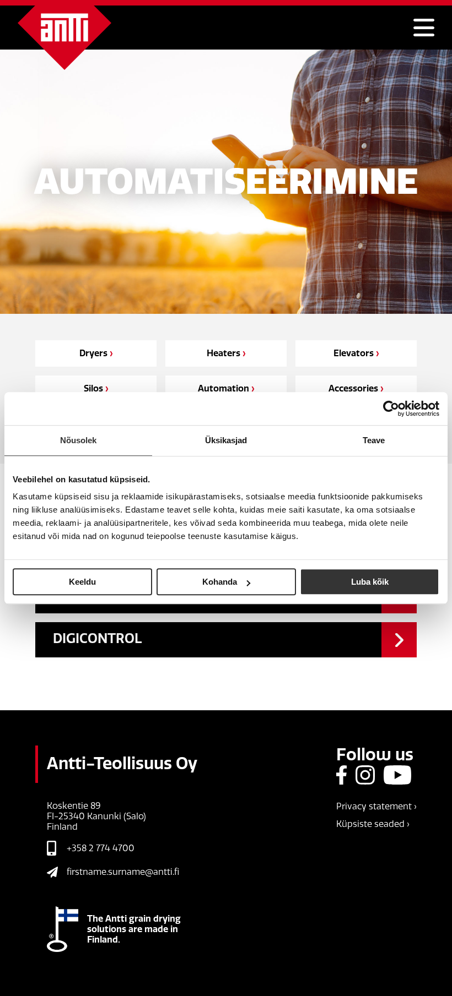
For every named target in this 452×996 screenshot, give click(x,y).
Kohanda (219, 581)
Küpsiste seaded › (373, 824)
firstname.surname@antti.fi (123, 872)
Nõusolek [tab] (78, 440)
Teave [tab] (374, 440)
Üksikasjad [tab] (226, 440)
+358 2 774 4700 (100, 848)
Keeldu (82, 581)
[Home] (64, 38)
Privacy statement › (376, 806)
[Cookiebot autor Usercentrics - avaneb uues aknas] (391, 408)
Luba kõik (370, 581)
